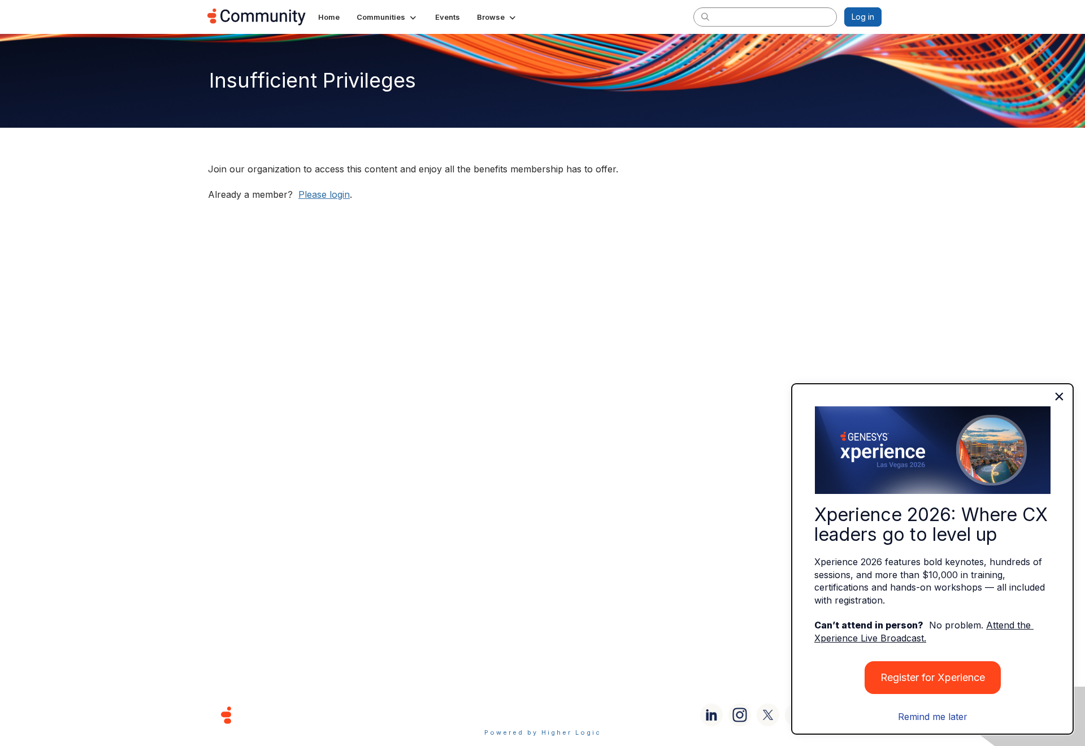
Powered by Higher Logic (542, 732)
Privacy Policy (579, 714)
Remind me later (932, 716)
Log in (863, 16)
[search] (705, 16)
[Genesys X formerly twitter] (768, 715)
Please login (324, 194)
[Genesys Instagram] (739, 715)
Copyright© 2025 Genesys (303, 714)
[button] (387, 16)
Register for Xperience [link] (932, 677)
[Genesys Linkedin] (711, 715)
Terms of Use (502, 714)
